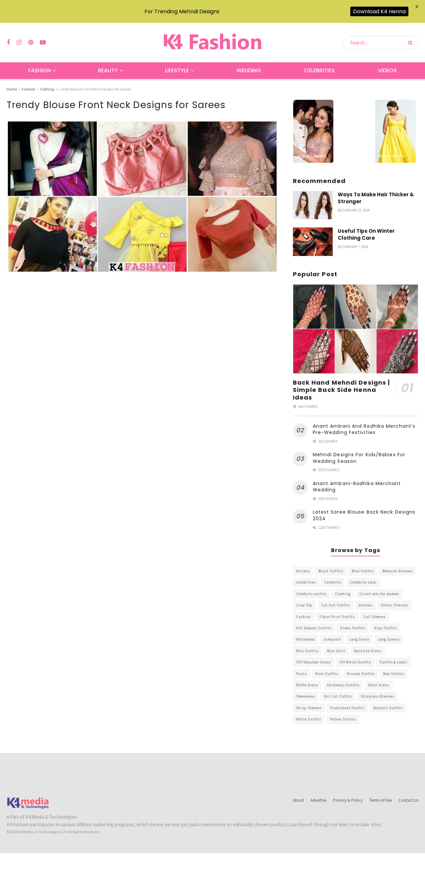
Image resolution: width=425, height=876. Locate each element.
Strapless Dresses (377, 696)
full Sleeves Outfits (313, 628)
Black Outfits (330, 571)
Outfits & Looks (393, 662)
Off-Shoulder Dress (313, 662)
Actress (303, 571)
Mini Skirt (336, 651)
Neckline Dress (367, 651)
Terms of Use (380, 800)
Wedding (248, 70)
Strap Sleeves (308, 708)
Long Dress (359, 639)
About (298, 800)
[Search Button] (411, 42)
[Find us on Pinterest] (30, 42)
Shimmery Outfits (343, 685)
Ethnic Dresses (394, 605)
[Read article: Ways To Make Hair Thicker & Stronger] (313, 205)
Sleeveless (305, 696)
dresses (366, 605)
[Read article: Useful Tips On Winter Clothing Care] (313, 241)
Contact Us (408, 800)
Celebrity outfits (311, 594)
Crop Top (304, 605)
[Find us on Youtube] (43, 42)
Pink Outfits (326, 673)
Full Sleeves (374, 616)
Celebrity (332, 582)
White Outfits (308, 719)
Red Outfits (393, 673)
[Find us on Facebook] (8, 42)
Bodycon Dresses (397, 571)
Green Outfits (352, 628)
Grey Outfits (385, 628)
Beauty (108, 70)
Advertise (318, 800)
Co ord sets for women (379, 594)
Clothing (47, 89)
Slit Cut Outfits (338, 696)
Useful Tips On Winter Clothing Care (366, 234)
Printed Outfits (361, 673)
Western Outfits (387, 708)
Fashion (39, 70)
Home (12, 89)
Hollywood (305, 639)
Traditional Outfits (347, 708)
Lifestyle (177, 70)
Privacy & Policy (348, 800)
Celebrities (319, 70)
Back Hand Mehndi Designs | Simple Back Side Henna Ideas (341, 390)
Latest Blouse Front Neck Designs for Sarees (95, 89)
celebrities (306, 582)
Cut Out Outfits (335, 605)
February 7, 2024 (354, 246)
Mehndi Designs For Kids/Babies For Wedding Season (359, 458)
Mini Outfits (307, 651)
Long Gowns (388, 639)
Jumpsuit (332, 639)
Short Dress (378, 685)
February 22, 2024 (355, 210)
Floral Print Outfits (337, 616)
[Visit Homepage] (212, 42)
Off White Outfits (355, 662)
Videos (387, 70)
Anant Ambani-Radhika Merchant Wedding (357, 486)
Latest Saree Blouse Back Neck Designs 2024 (364, 515)
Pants (301, 673)
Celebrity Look (363, 582)
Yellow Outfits (343, 719)
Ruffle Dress (307, 685)
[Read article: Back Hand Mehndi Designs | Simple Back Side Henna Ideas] (355, 329)
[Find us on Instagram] (19, 42)
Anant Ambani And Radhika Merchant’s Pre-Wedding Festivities (364, 429)
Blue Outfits (363, 571)
